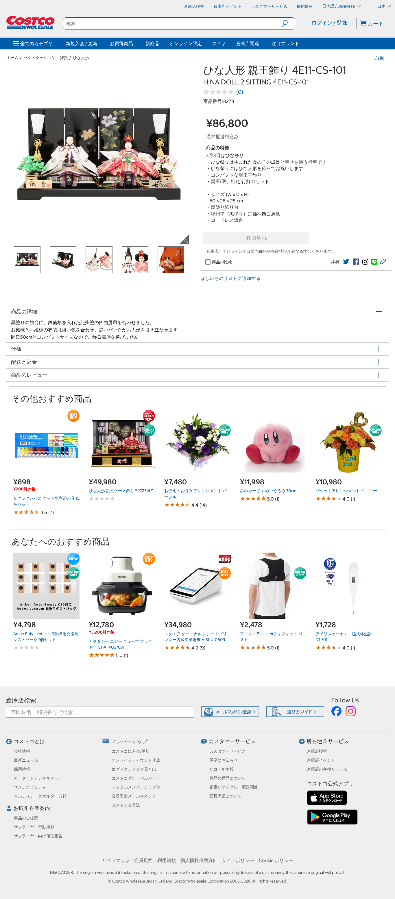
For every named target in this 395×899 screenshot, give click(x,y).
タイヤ (219, 43)
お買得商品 (121, 43)
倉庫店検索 (21, 700)
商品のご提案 (26, 818)
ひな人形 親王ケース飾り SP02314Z (121, 490)
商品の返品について (227, 778)
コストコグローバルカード (136, 778)
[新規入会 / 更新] (98, 43)
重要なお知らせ (223, 760)
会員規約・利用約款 (155, 860)
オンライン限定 (185, 43)
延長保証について (225, 796)
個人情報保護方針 (198, 860)
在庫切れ (256, 238)
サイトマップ (116, 860)
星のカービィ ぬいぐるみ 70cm (268, 490)
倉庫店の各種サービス (327, 769)
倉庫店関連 (247, 43)
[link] (346, 261)
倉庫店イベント (321, 760)
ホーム (12, 57)
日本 (381, 6)
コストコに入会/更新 (130, 751)
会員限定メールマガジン (134, 796)
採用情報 (22, 769)
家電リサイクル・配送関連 (233, 787)
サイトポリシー (238, 860)
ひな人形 (81, 57)
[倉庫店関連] (260, 43)
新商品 (152, 43)
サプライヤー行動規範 (34, 827)
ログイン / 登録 (329, 22)
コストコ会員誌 (126, 805)
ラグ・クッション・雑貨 (45, 57)
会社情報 (22, 751)
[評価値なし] (219, 92)
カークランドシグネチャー (38, 778)
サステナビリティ (30, 787)
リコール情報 (221, 769)
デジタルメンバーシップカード (140, 787)
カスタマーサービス (232, 741)
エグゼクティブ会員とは (134, 769)
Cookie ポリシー (276, 860)
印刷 (379, 58)
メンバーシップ (129, 741)
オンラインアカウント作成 (136, 760)
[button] (288, 23)
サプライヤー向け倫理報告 (38, 836)
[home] (31, 22)
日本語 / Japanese (339, 6)
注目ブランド (285, 43)
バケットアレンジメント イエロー (346, 490)
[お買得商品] (134, 43)
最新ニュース (26, 760)
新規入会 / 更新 (81, 43)
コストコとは (29, 741)
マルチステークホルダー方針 (40, 796)
